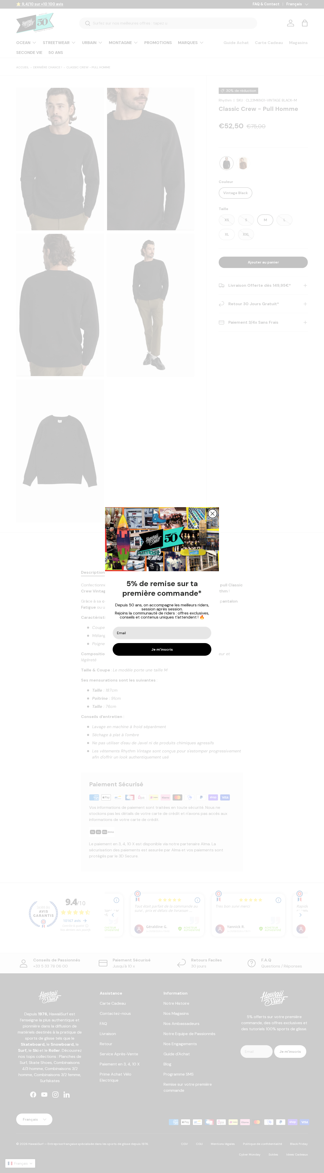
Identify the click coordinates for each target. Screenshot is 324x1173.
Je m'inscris (162, 649)
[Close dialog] (212, 513)
